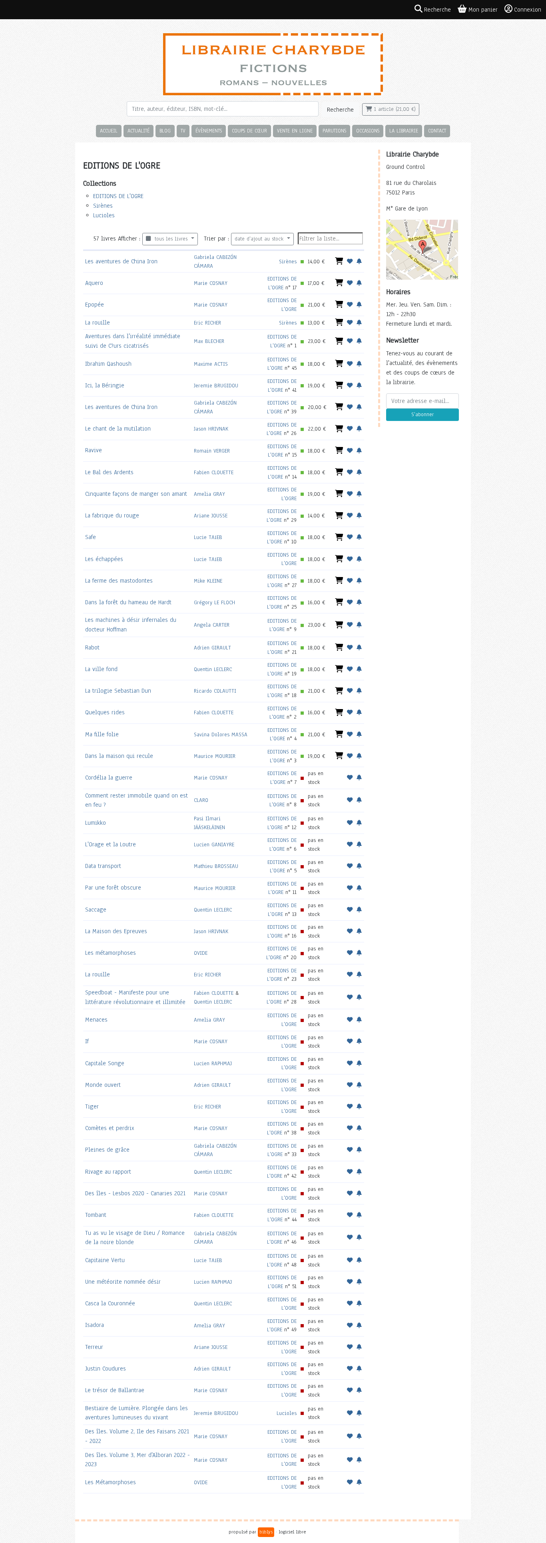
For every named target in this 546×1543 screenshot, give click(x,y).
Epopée (94, 305)
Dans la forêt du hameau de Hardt (128, 602)
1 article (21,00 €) (394, 109)
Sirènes (103, 206)
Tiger (92, 1106)
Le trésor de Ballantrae (114, 1390)
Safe (90, 537)
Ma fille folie (102, 734)
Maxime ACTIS (211, 364)
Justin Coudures (105, 1369)
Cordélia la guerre (108, 778)
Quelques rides (105, 712)
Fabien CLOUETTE (213, 472)
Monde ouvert (103, 1085)
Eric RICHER (207, 323)
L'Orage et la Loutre (110, 844)
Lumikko (95, 823)
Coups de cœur (249, 130)
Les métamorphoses (110, 953)
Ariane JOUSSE (210, 515)
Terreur (94, 1347)
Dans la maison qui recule (119, 756)
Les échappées (104, 559)
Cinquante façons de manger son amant (136, 494)
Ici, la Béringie (104, 385)
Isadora (94, 1325)
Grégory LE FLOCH (214, 602)
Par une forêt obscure (113, 888)
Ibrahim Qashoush (108, 364)
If (87, 1041)
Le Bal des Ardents (109, 472)
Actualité (138, 130)
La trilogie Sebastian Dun (118, 691)
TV (183, 130)
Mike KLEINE (208, 581)
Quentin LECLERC (213, 669)
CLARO (201, 800)
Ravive (93, 450)
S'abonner (422, 414)
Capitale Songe (104, 1063)
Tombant (95, 1215)
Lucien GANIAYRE (214, 844)
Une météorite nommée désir (123, 1282)
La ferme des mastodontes (119, 581)
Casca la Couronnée (110, 1303)
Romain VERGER (212, 451)
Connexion (527, 10)
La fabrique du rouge (112, 515)
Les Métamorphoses (110, 1482)
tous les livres (170, 238)
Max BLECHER (209, 341)
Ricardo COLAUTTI (215, 691)
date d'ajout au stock (260, 238)
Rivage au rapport (108, 1172)
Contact (437, 130)
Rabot (92, 647)
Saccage (95, 910)
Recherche (340, 110)
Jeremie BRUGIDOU (216, 385)
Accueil (109, 130)
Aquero (94, 283)
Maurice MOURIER (214, 756)
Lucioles (104, 215)
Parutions (334, 130)
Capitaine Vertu (105, 1260)
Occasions (367, 130)
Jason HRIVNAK (211, 429)
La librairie (403, 130)
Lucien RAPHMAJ (213, 1063)
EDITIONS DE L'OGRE (118, 196)
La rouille (97, 323)
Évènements (208, 130)
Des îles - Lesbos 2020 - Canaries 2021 (135, 1193)
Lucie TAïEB (208, 537)
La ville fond (101, 669)
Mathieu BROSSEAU (216, 866)
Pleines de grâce (107, 1150)
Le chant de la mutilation (118, 429)
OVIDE (200, 953)
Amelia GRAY (209, 494)
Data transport (103, 866)
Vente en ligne (295, 130)
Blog (165, 130)
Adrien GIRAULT (212, 647)
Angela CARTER (211, 625)
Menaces (96, 1020)
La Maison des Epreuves (116, 931)
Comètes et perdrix (109, 1128)
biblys (266, 1532)
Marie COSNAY (210, 283)
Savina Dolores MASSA (220, 734)
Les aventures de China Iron (121, 261)
